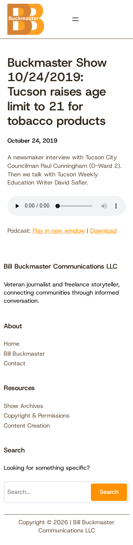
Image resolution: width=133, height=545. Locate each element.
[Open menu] (75, 19)
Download (103, 231)
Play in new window (59, 231)
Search (109, 492)
